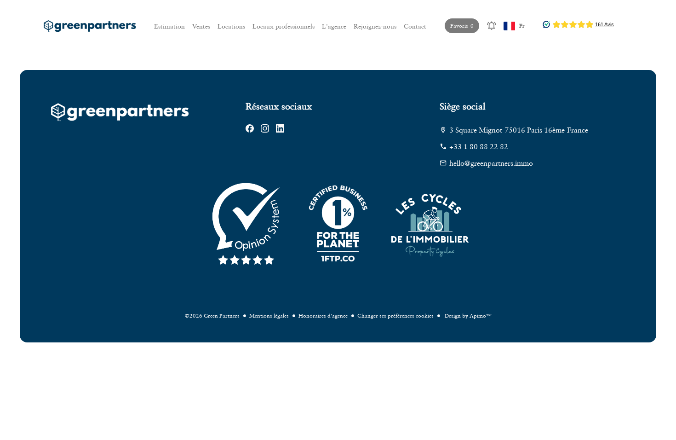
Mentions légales (269, 315)
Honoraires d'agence (323, 315)
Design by (467, 315)
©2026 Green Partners (212, 315)
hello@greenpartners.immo (491, 163)
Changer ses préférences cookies (395, 315)
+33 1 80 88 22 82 (478, 146)
